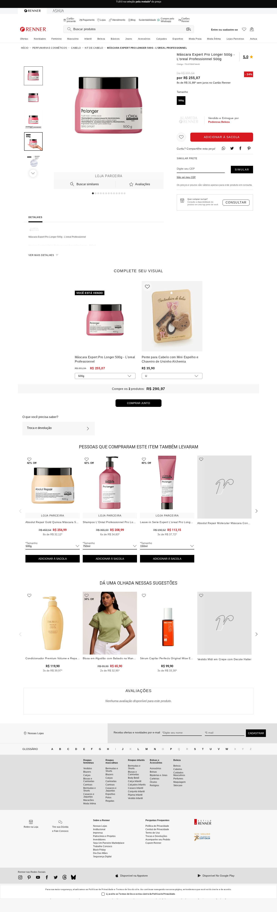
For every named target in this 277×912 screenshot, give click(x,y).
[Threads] (64, 878)
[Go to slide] (93, 193)
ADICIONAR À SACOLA (52, 558)
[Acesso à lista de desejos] (244, 30)
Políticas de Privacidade (101, 889)
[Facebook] (46, 878)
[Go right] (33, 173)
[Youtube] (38, 878)
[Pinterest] (29, 878)
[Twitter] (55, 878)
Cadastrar (256, 733)
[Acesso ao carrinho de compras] (251, 30)
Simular (242, 169)
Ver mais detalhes (41, 255)
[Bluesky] (73, 878)
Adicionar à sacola (222, 137)
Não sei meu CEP (186, 177)
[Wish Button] (181, 137)
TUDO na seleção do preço (138, 4)
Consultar (236, 202)
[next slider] (20, 510)
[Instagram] (20, 878)
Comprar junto (138, 403)
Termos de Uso (124, 889)
